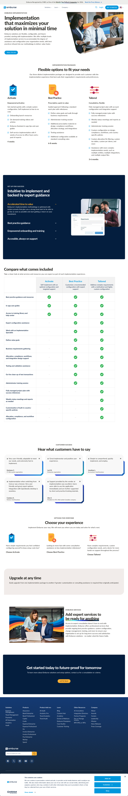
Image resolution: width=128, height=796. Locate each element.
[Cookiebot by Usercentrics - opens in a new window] (12, 792)
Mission (93, 721)
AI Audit (42, 711)
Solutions (48, 7)
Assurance (26, 711)
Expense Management (10, 711)
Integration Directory (81, 713)
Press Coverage (96, 726)
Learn (56, 7)
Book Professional (29, 716)
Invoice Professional (29, 734)
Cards (25, 721)
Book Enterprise (28, 713)
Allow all (107, 778)
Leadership (94, 718)
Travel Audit (44, 718)
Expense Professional (30, 726)
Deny (107, 791)
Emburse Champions (63, 721)
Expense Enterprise (29, 724)
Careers (93, 716)
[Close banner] (125, 776)
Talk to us (11, 52)
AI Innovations (79, 711)
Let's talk (64, 681)
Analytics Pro (44, 713)
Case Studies (61, 724)
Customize (106, 784)
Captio (25, 718)
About (93, 711)
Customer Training (63, 726)
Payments (9, 717)
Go (24, 729)
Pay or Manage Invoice (79, 719)
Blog (58, 711)
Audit (7, 725)
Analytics (9, 723)
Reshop (25, 739)
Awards (93, 713)
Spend (25, 742)
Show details (29, 792)
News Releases (96, 724)
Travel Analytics (45, 716)
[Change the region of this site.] (122, 7)
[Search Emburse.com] (96, 7)
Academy (60, 716)
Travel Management (12, 715)
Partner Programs (80, 716)
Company (65, 7)
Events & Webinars (63, 718)
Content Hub (61, 713)
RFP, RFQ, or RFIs (80, 723)
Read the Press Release (92, 2)
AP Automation (11, 720)
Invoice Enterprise (29, 732)
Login (101, 7)
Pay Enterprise (27, 737)
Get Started (112, 7)
